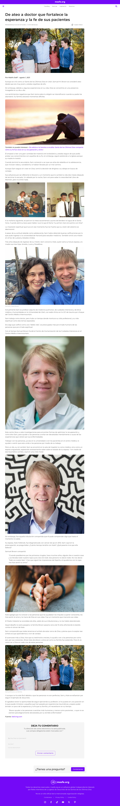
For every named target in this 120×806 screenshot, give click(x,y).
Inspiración (63, 6)
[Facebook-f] (51, 802)
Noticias (54, 6)
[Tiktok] (57, 802)
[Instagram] (45, 802)
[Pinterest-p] (75, 802)
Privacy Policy (59, 797)
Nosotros (71, 6)
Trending (47, 6)
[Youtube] (63, 802)
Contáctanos (48, 797)
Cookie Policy (72, 797)
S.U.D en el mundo (20, 24)
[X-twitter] (69, 802)
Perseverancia (9, 24)
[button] (3, 6)
